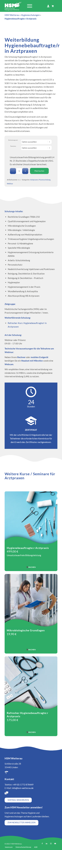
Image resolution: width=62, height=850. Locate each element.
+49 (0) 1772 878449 (23, 784)
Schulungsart (13, 140)
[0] (53, 6)
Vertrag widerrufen (18, 800)
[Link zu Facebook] (42, 843)
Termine (13, 146)
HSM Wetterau (12, 15)
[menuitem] (29, 6)
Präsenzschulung (44, 180)
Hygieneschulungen (30, 15)
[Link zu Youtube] (55, 843)
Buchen (32, 567)
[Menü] (28, 6)
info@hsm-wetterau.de (22, 788)
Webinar (10, 184)
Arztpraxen (34, 180)
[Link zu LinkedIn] (46, 843)
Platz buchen (39, 171)
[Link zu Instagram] (51, 843)
